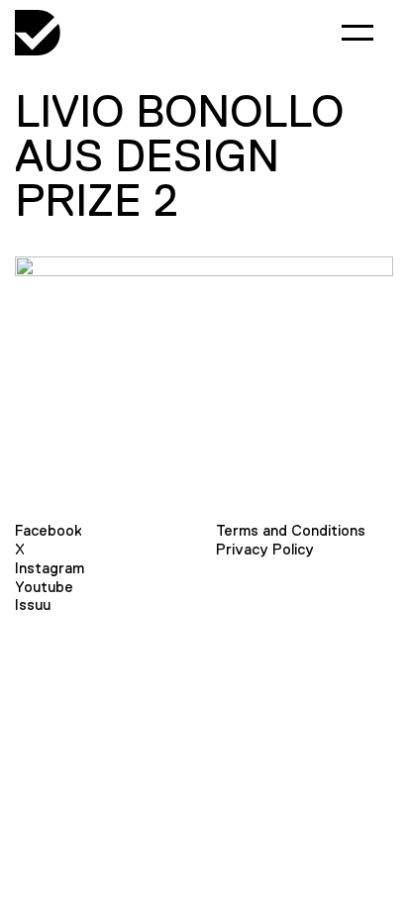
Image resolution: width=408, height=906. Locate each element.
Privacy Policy (265, 549)
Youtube (44, 586)
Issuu (33, 604)
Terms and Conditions (290, 530)
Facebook (48, 530)
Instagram (49, 567)
